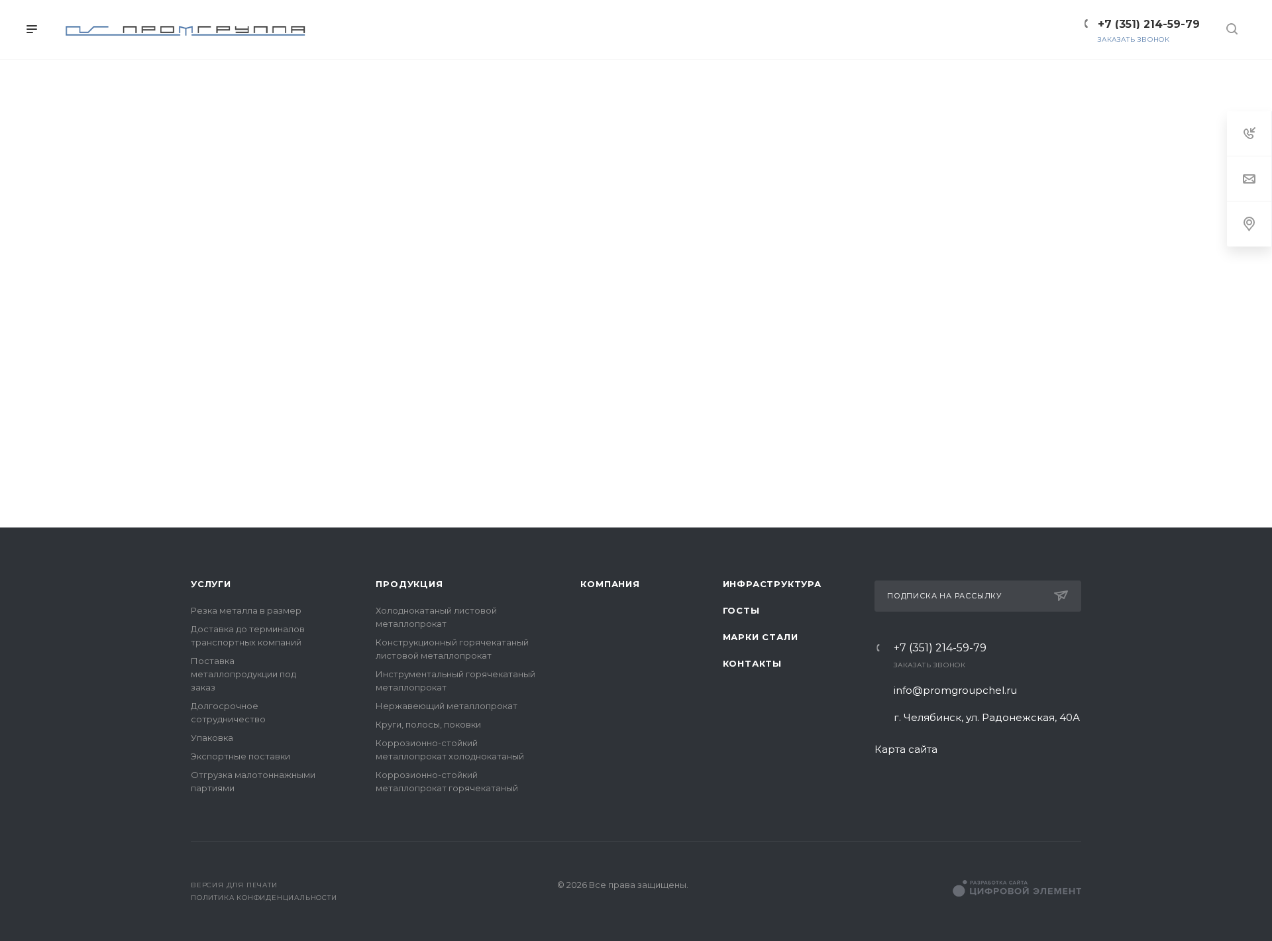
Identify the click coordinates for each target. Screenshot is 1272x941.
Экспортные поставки (240, 756)
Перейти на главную (636, 511)
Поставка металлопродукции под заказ (243, 673)
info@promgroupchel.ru (955, 690)
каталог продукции (733, 466)
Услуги (211, 584)
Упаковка (212, 737)
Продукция (409, 584)
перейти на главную (542, 466)
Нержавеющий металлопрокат (446, 705)
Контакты (752, 663)
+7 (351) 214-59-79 (940, 648)
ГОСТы (741, 610)
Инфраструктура (772, 584)
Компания (609, 584)
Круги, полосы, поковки (428, 724)
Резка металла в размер (246, 610)
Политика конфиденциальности (264, 897)
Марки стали (760, 637)
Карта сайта (905, 749)
